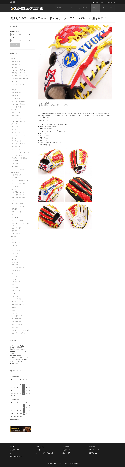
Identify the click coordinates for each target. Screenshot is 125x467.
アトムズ (14, 256)
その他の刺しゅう (17, 186)
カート (38, 450)
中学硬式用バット (17, 93)
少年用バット (16, 98)
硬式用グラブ (16, 61)
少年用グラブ (16, 67)
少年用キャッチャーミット (20, 78)
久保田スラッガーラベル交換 (21, 330)
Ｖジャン (14, 129)
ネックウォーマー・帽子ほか (21, 152)
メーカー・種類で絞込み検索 (44, 453)
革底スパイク (16, 112)
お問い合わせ (40, 447)
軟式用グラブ (16, 64)
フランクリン (16, 270)
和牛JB (14, 259)
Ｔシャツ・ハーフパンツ (19, 135)
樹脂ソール (15, 115)
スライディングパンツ (18, 144)
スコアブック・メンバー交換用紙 (21, 224)
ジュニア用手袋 (16, 163)
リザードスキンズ (17, 290)
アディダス (15, 265)
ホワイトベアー (16, 282)
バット (13, 87)
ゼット (14, 248)
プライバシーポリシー (95, 450)
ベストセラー (16, 313)
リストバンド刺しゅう (18, 183)
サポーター (15, 217)
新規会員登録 (111, 2)
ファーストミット (17, 81)
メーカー (71, 8)
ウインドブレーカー (18, 127)
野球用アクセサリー (17, 189)
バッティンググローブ (18, 155)
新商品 (14, 307)
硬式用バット (16, 90)
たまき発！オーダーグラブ (60, 105)
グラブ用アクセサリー (18, 192)
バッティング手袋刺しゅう (20, 180)
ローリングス (16, 250)
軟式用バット (16, 95)
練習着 (14, 138)
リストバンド (16, 149)
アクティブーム (16, 276)
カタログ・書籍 (16, 228)
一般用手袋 (15, 161)
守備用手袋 (15, 166)
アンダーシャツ (16, 141)
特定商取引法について (95, 453)
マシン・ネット (16, 212)
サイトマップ (66, 450)
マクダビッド (16, 287)
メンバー (12, 453)
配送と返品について (16, 456)
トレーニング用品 (17, 220)
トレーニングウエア (18, 132)
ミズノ (14, 239)
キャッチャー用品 (17, 203)
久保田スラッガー (17, 242)
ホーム (12, 447)
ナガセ (14, 279)
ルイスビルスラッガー (18, 268)
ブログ (94, 8)
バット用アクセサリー (18, 195)
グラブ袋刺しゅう (17, 178)
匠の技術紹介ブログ (47, 105)
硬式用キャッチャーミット (20, 73)
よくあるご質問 (14, 450)
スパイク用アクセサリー (19, 197)
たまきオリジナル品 (17, 302)
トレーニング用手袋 (18, 169)
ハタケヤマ (15, 245)
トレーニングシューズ (18, 121)
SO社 (13, 293)
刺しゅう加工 (15, 172)
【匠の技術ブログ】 (17, 316)
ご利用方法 (65, 447)
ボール (14, 215)
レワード (14, 273)
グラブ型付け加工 (17, 319)
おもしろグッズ (16, 233)
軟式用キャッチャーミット (20, 76)
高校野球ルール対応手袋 (19, 158)
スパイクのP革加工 (17, 324)
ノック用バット (16, 107)
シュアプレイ (16, 253)
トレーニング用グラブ (18, 84)
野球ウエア (14, 124)
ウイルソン (15, 262)
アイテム (60, 8)
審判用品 (14, 209)
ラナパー (14, 285)
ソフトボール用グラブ (18, 70)
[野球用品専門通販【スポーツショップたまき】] (26, 8)
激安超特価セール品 (18, 304)
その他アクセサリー (18, 231)
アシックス (15, 296)
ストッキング (16, 146)
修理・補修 (15, 327)
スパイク (13, 110)
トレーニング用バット (18, 104)
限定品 (14, 310)
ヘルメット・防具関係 (18, 206)
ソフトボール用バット (18, 101)
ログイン (103, 2)
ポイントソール (16, 118)
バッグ (14, 200)
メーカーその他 (16, 299)
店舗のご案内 (66, 453)
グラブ (13, 58)
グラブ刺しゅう (16, 175)
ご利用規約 (92, 447)
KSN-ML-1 (50, 129)
